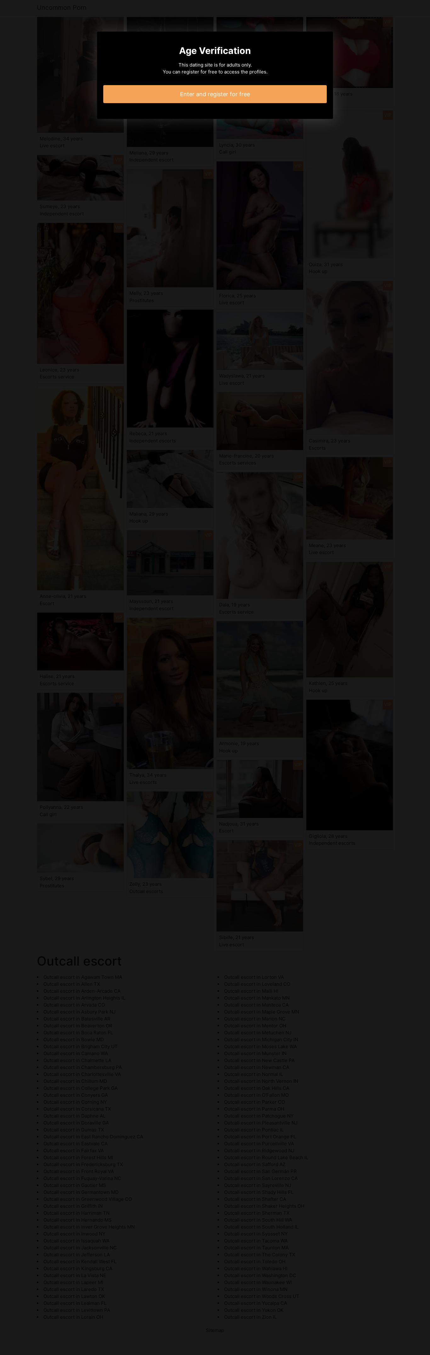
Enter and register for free (215, 94)
